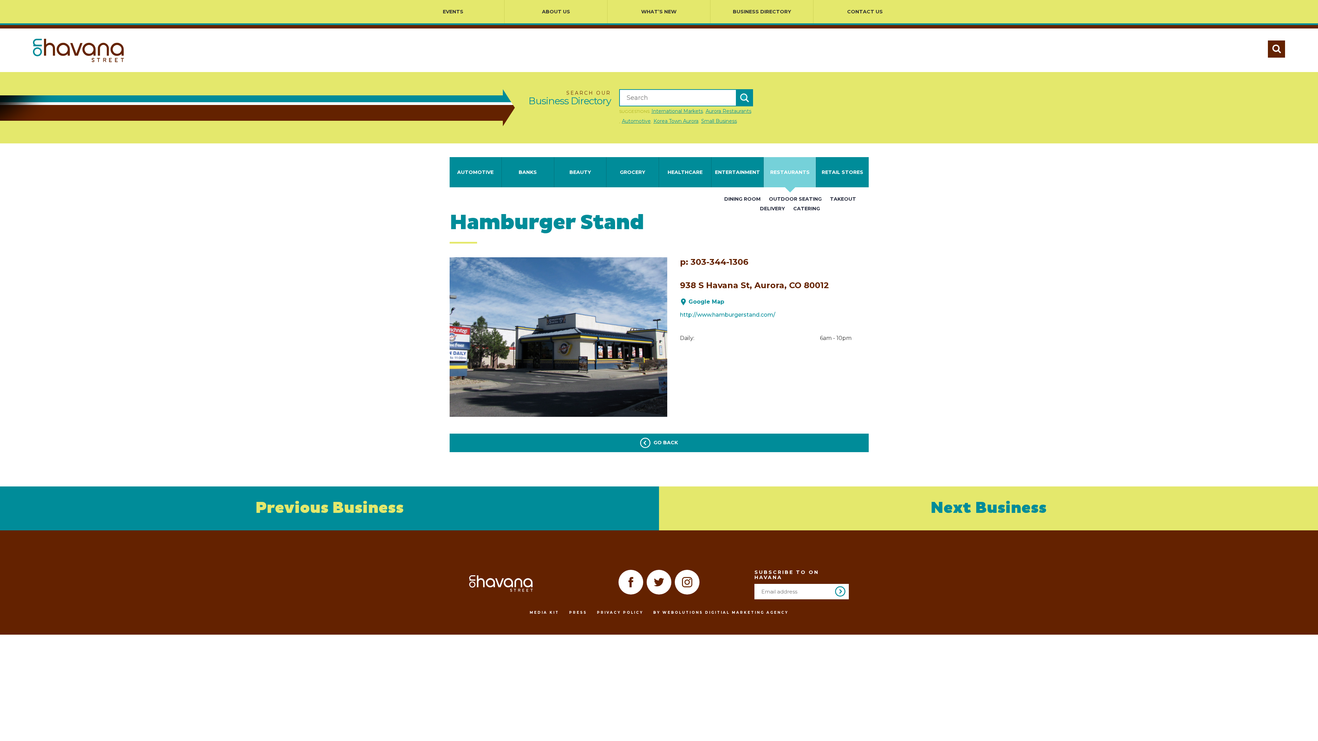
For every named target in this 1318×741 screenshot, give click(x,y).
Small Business (719, 121)
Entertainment (737, 172)
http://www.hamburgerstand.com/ (727, 314)
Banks (528, 172)
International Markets (677, 111)
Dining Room (742, 199)
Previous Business (329, 508)
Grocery (632, 172)
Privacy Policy (620, 612)
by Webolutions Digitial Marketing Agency (720, 612)
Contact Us (865, 12)
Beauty (580, 172)
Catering (806, 208)
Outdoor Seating (795, 199)
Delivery (772, 208)
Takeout (843, 199)
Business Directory (762, 12)
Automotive (636, 121)
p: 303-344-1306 (714, 262)
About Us (556, 12)
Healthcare (685, 172)
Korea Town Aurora (676, 121)
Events (453, 12)
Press (578, 612)
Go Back (665, 442)
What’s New (659, 12)
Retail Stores (842, 172)
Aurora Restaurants (728, 111)
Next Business (988, 508)
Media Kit (544, 612)
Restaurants (790, 172)
